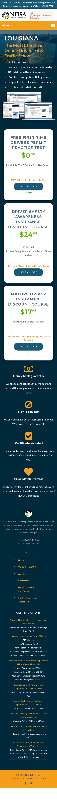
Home (21, 560)
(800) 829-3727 (32, 539)
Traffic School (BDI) (27, 567)
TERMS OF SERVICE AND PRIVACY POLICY (28, 778)
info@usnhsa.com (31, 543)
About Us (22, 574)
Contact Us (23, 580)
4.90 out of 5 (28, 247)
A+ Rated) (35, 87)
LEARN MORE (28, 186)
